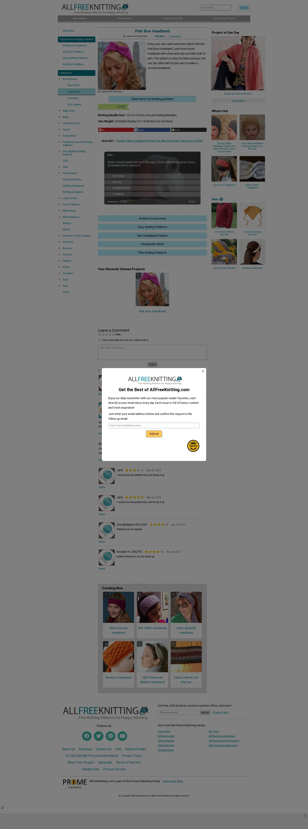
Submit (154, 434)
